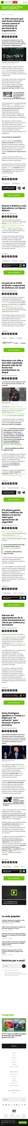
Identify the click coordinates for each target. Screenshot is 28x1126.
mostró (9, 167)
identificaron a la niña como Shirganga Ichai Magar (14, 474)
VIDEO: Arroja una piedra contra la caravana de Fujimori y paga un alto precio (12, 951)
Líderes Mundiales (14, 1066)
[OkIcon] (19, 1105)
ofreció (12, 105)
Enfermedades (15, 183)
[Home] (2, 2)
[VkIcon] (3, 1105)
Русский (24, 1116)
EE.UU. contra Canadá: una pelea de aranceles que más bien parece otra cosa (14, 1036)
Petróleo (16, 866)
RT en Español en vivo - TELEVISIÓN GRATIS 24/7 (10, 902)
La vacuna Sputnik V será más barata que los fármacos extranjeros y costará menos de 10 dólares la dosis (14, 95)
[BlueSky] (17, 1105)
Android (14, 1093)
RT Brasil (12, 1115)
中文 (6, 1117)
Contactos (14, 1076)
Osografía (8, 1015)
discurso (23, 105)
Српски (18, 1116)
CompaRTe (5, 1115)
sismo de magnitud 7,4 (18, 643)
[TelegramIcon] (14, 1105)
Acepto (11, 970)
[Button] (24, 2)
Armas (4, 338)
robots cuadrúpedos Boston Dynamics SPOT (12, 536)
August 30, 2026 (8, 553)
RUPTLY (15, 1117)
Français (12, 1116)
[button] (14, 892)
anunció (4, 70)
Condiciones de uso (14, 1085)
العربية (17, 1115)
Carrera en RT (14, 1083)
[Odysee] (8, 1105)
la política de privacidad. (13, 970)
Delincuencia (6, 261)
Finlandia (19, 338)
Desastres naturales (13, 488)
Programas (14, 1057)
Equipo (14, 1078)
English (6, 1116)
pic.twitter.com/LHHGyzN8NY (12, 445)
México (22, 261)
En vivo (15, 2)
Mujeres (15, 261)
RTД (10, 1117)
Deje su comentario (14, 195)
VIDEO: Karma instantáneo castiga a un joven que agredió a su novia (13, 927)
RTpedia (14, 1064)
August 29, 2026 (8, 450)
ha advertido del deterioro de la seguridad (13, 635)
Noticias (14, 1053)
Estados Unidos (7, 593)
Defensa (12, 338)
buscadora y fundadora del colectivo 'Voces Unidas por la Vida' (11, 224)
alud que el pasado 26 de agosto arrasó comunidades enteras (13, 413)
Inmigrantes (22, 593)
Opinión (14, 1062)
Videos (14, 1059)
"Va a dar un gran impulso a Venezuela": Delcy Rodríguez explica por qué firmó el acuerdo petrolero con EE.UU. (13, 801)
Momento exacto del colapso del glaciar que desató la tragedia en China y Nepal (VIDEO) (14, 935)
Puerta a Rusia (22, 1117)
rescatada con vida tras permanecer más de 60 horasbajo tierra (13, 407)
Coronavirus (6, 183)
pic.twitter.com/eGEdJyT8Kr (12, 548)
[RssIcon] (22, 1105)
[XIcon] (11, 1105)
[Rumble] (6, 1105)
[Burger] (26, 2)
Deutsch (23, 1115)
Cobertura (14, 1081)
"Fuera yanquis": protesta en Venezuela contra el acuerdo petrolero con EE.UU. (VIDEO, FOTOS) (14, 943)
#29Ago (5, 428)
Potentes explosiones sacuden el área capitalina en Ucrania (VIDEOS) (13, 921)
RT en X (14, 1046)
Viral (14, 1055)
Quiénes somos (14, 1074)
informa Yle (5, 303)
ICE (15, 593)
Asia (4, 488)
